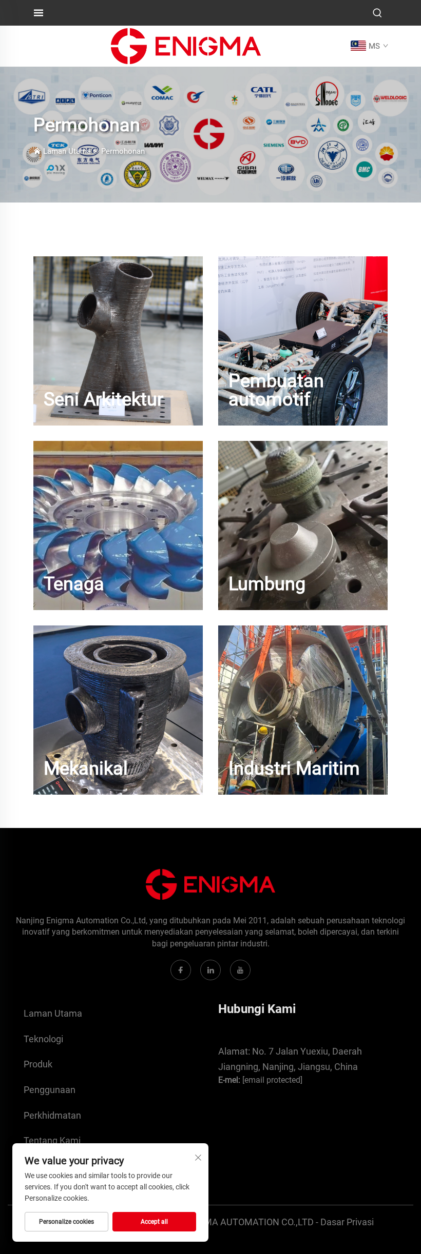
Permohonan (123, 151)
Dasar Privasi (347, 1222)
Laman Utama (67, 151)
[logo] (186, 45)
